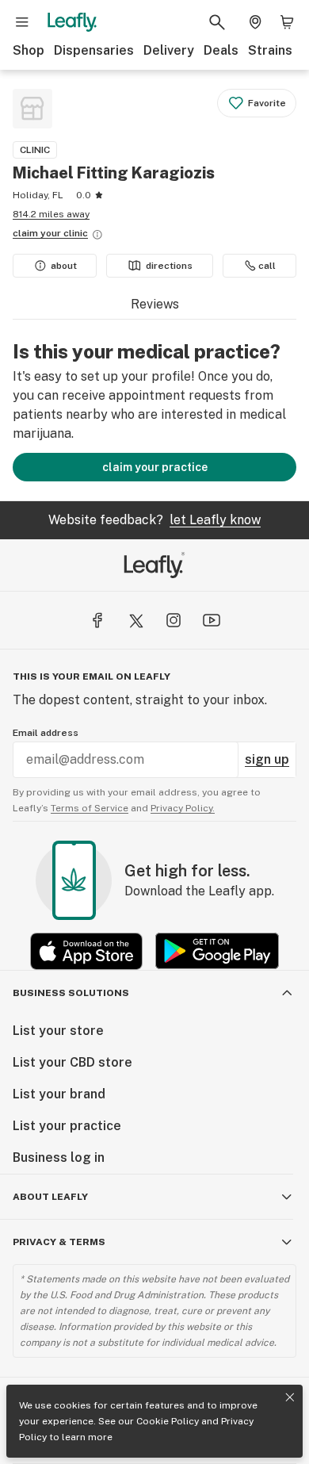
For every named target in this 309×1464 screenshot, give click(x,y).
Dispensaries (94, 50)
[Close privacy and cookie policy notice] (290, 1397)
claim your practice (155, 467)
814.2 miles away (51, 214)
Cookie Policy (167, 1421)
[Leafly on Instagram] (173, 620)
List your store (58, 1030)
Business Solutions (71, 992)
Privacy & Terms (59, 1241)
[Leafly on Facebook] (97, 620)
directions (169, 265)
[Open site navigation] (22, 22)
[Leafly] (72, 22)
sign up (267, 759)
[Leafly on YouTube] (212, 620)
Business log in (59, 1157)
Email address (45, 732)
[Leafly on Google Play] (217, 951)
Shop (28, 50)
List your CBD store (72, 1062)
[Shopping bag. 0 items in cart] (286, 22)
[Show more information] (97, 234)
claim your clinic (50, 233)
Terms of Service (89, 808)
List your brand (59, 1094)
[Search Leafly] (217, 22)
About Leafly (50, 1196)
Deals (221, 50)
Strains (270, 50)
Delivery (168, 50)
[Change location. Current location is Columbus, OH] (255, 22)
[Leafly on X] (135, 620)
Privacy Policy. (183, 808)
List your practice (67, 1125)
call (267, 265)
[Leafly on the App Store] (86, 951)
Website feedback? (154, 519)
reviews (155, 304)
